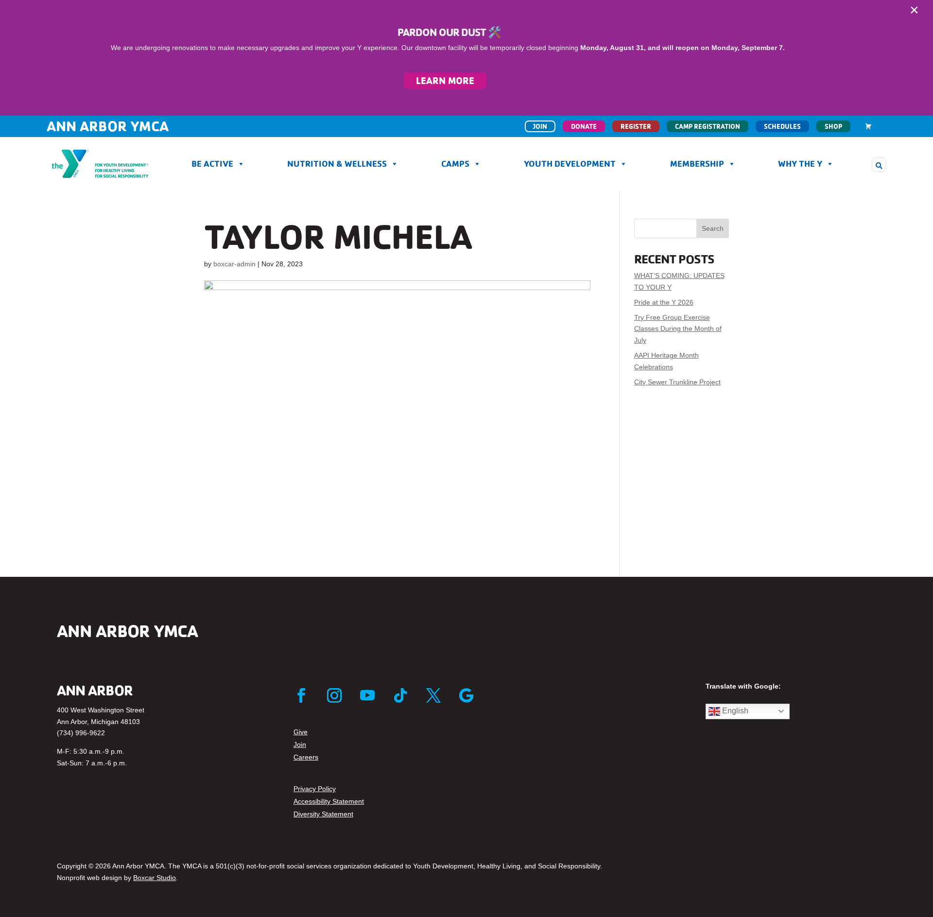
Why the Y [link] (800, 163)
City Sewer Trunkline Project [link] (677, 382)
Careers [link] (306, 757)
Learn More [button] (445, 80)
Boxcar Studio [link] (154, 878)
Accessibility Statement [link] (329, 801)
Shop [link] (833, 126)
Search (713, 228)
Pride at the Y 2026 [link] (663, 302)
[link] (868, 126)
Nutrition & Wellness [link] (337, 163)
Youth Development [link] (570, 163)
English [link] (734, 711)
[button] (879, 164)
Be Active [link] (212, 163)
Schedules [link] (782, 126)
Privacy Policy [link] (315, 789)
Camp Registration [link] (707, 126)
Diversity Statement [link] (323, 814)
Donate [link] (584, 126)
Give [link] (301, 732)
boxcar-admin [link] (234, 264)
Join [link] (540, 126)
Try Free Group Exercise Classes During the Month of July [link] (678, 329)
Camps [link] (455, 163)
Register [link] (636, 126)
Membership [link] (697, 163)
